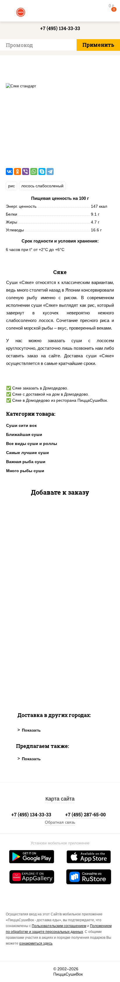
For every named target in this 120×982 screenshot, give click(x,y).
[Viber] (25, 171)
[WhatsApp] (33, 171)
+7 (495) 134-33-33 (60, 28)
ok (29, 971)
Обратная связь (60, 822)
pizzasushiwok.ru (60, 11)
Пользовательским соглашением (59, 926)
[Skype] (41, 171)
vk (14, 971)
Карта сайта (60, 799)
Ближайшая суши (24, 434)
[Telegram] (50, 171)
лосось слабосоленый (42, 185)
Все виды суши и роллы (31, 443)
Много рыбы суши (25, 470)
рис (11, 185)
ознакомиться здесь (35, 943)
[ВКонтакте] (9, 171)
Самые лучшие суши (27, 452)
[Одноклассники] (17, 171)
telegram (45, 971)
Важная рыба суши (25, 461)
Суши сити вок (21, 425)
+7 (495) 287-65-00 (85, 814)
